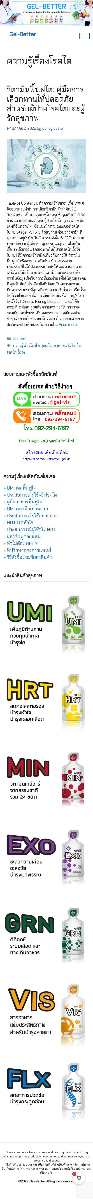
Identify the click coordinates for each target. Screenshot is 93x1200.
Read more (68, 324)
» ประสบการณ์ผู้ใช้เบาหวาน (30, 516)
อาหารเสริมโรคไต (67, 345)
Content (20, 338)
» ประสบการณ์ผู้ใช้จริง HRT (29, 530)
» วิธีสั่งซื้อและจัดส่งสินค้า (27, 557)
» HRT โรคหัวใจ (18, 523)
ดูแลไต (46, 345)
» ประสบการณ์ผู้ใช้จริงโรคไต (30, 495)
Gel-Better (22, 34)
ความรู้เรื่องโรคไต (26, 345)
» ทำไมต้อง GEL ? (20, 543)
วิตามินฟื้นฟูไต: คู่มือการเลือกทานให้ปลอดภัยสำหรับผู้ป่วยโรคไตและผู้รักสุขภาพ (46, 103)
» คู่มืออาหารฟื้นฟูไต (22, 502)
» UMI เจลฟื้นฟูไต (19, 488)
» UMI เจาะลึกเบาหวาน (25, 509)
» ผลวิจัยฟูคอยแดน (22, 537)
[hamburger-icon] (84, 36)
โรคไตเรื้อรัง (16, 352)
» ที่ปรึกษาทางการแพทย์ (27, 550)
